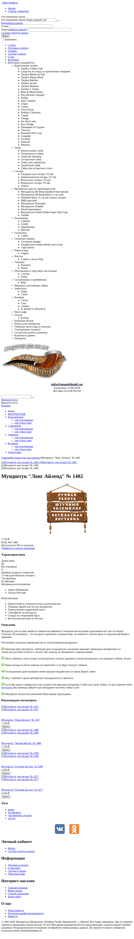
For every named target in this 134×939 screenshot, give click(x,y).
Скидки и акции (17, 53)
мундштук (7, 687)
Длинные (13, 434)
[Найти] (33, 397)
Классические (15, 417)
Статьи (12, 45)
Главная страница (18, 887)
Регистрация (15, 23)
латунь (11, 818)
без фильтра (14, 812)
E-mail (4, 26)
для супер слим (22, 423)
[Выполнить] (58, 20)
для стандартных (23, 420)
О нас (11, 56)
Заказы (12, 8)
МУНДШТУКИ (16, 414)
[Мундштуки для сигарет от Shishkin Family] (34, 378)
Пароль (5, 29)
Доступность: (8, 545)
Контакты (13, 59)
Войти (4, 23)
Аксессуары (14, 452)
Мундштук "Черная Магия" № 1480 (21, 743)
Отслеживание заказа (13, 19)
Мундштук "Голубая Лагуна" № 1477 (22, 789)
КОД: (4, 542)
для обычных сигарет (20, 815)
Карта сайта (14, 896)
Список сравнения (18, 11)
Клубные (13, 443)
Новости (12, 916)
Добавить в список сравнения (18, 548)
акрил (11, 809)
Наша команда (16, 910)
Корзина (6, 405)
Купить (6, 727)
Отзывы (12, 51)
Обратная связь (16, 874)
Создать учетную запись (14, 32)
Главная (5, 457)
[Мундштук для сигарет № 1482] (20, 462)
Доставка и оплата (18, 48)
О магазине (14, 868)
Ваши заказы (15, 890)
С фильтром (14, 425)
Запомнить (11, 39)
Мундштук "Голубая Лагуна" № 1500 (22, 766)
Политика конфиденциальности (26, 913)
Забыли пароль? (18, 29)
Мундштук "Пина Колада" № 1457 (20, 720)
